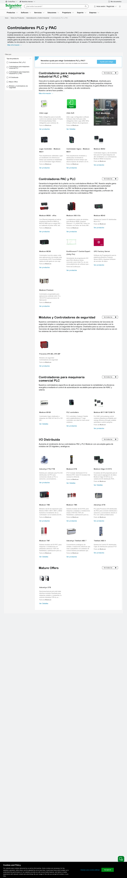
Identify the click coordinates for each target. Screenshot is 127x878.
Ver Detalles (70, 129)
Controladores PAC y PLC (57, 179)
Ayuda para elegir (106, 62)
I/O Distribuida (49, 439)
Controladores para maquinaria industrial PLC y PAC (62, 74)
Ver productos (44, 129)
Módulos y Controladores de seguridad (67, 317)
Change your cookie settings (90, 869)
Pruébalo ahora (98, 123)
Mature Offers (49, 568)
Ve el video (108, 123)
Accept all (107, 869)
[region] (105, 112)
